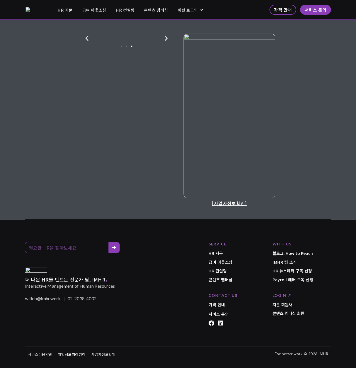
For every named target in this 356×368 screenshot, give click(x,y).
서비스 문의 (219, 314)
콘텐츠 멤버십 (156, 10)
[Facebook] (211, 323)
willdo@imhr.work (43, 298)
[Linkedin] (220, 323)
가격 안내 (217, 304)
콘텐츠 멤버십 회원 (288, 313)
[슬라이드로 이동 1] (121, 46)
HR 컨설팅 (125, 10)
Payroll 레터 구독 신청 (293, 279)
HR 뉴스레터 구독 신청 (292, 270)
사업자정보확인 (103, 354)
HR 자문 (65, 10)
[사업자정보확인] (229, 203)
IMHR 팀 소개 (285, 262)
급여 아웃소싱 (94, 10)
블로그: (293, 253)
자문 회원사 (282, 304)
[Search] (113, 247)
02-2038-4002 (82, 298)
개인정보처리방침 (72, 354)
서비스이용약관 (40, 354)
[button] (86, 38)
